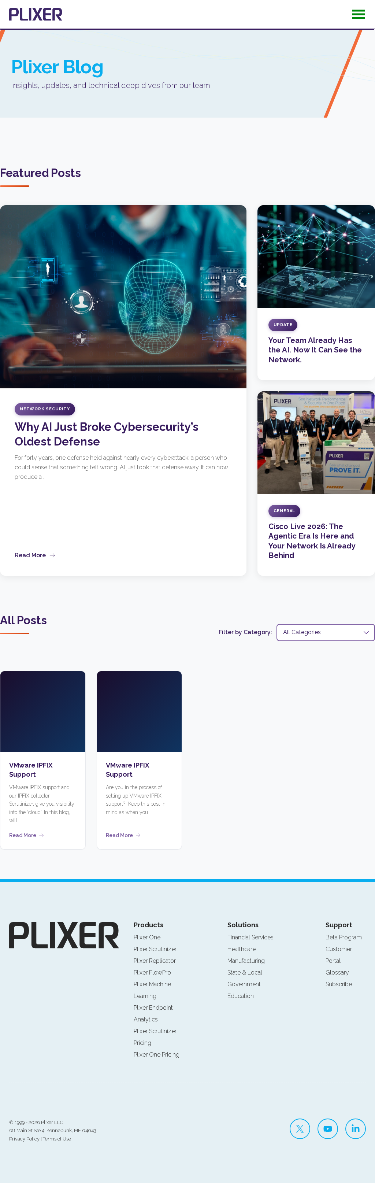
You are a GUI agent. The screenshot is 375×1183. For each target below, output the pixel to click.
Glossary (337, 972)
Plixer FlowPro (152, 972)
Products (148, 925)
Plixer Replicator (155, 960)
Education (240, 995)
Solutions (243, 925)
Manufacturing (246, 960)
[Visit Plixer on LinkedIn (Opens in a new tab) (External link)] (355, 1129)
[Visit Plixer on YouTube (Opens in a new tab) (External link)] (328, 1129)
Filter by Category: (245, 632)
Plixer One (147, 937)
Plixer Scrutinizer (155, 949)
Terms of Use (57, 1139)
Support (339, 925)
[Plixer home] (35, 14)
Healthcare (241, 949)
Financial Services (250, 937)
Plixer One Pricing (156, 1054)
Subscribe (339, 984)
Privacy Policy (24, 1139)
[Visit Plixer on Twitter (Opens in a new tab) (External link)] (300, 1129)
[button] (358, 16)
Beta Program (344, 937)
